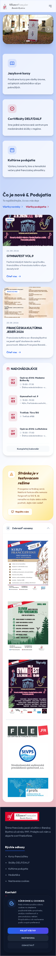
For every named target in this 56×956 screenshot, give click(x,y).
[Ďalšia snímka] (48, 29)
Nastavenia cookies (18, 880)
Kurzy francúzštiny (18, 856)
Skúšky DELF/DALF (19, 862)
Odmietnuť (28, 945)
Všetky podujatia (36, 206)
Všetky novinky (11, 206)
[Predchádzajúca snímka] (8, 29)
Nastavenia (28, 938)
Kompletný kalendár (28, 448)
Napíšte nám (22, 511)
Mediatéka (14, 874)
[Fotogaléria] (28, 29)
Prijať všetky (28, 930)
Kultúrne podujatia (18, 868)
